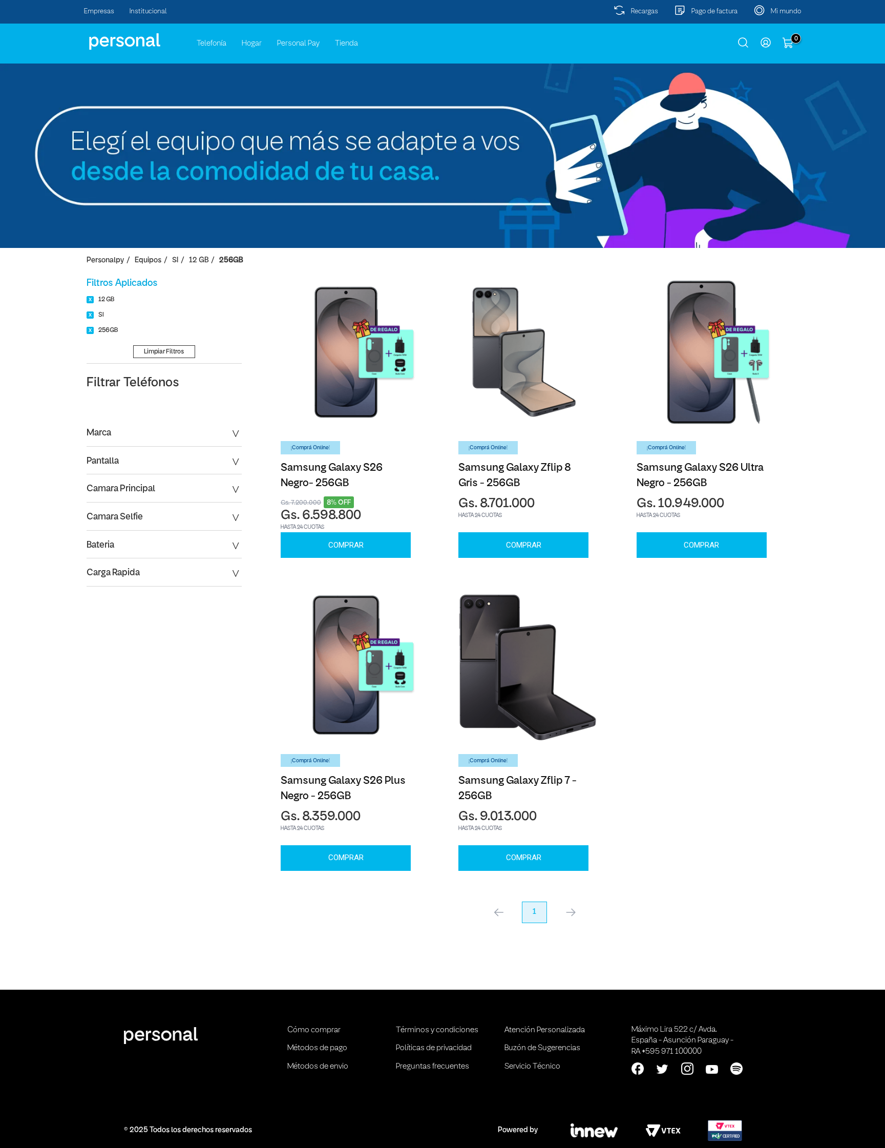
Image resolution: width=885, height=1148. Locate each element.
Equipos (148, 260)
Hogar (252, 43)
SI (175, 260)
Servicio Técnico (532, 1066)
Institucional (148, 11)
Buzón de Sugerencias (542, 1048)
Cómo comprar (314, 1030)
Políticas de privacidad (434, 1048)
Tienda (346, 43)
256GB (231, 260)
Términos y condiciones (437, 1030)
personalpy (105, 260)
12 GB (198, 260)
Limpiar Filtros (164, 351)
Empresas (99, 11)
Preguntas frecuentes (432, 1066)
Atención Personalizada (544, 1030)
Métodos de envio (317, 1066)
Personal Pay (298, 43)
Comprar (346, 545)
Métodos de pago (317, 1048)
